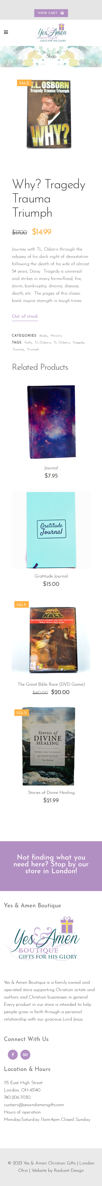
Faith (28, 342)
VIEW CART (48, 13)
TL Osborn (62, 342)
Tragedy (78, 342)
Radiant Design (69, 1170)
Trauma (18, 349)
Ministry (56, 335)
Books (43, 335)
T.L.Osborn (42, 342)
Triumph (33, 349)
